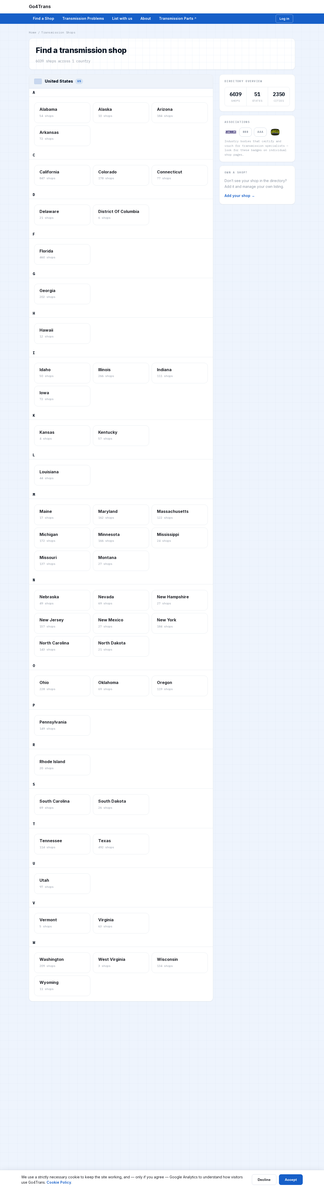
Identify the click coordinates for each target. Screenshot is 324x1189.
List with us (122, 18)
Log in (284, 18)
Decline (264, 1180)
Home (32, 32)
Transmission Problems (83, 18)
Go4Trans (40, 6)
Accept (291, 1180)
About (145, 18)
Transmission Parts (176, 18)
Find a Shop (43, 18)
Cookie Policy (59, 1182)
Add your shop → (240, 195)
